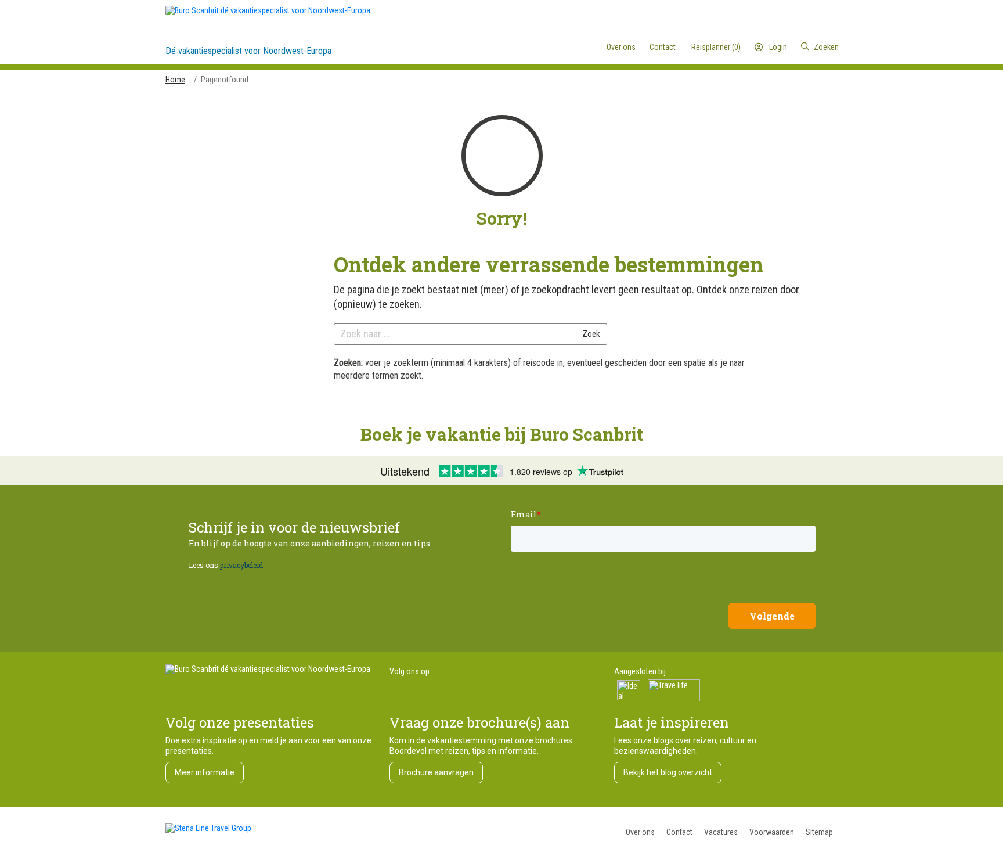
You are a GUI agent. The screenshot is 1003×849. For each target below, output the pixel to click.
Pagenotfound (224, 79)
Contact (679, 832)
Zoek (591, 334)
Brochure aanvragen (436, 772)
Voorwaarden (771, 832)
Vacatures (721, 832)
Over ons (640, 832)
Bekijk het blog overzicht (667, 772)
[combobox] (791, 47)
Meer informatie (204, 772)
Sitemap (819, 832)
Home (175, 79)
